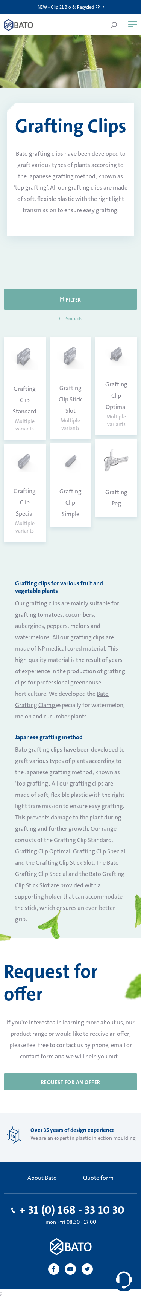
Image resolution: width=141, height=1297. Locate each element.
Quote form (98, 1178)
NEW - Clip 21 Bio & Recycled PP (69, 7)
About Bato (42, 1178)
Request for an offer (70, 1082)
